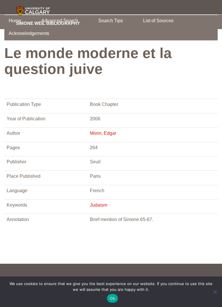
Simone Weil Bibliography (48, 23)
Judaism (98, 205)
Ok (112, 298)
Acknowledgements (29, 33)
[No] (215, 292)
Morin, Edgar (103, 133)
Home (15, 20)
